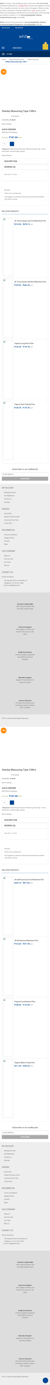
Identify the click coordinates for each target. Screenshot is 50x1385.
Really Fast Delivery (25, 652)
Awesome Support (25, 627)
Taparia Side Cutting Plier (24, 404)
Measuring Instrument (16, 59)
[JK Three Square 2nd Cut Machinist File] (8, 247)
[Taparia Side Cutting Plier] (8, 430)
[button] (44, 211)
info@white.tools (14, 585)
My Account (6, 28)
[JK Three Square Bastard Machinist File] (8, 308)
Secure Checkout (25, 700)
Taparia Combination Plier (24, 1002)
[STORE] (3, 54)
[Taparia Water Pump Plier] (8, 1088)
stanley (22, 151)
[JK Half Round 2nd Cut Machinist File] (8, 905)
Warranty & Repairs (25, 677)
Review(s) (15, 116)
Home (4, 59)
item (46, 43)
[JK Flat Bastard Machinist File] (8, 966)
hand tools (5, 151)
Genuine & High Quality (25, 604)
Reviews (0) (9, 167)
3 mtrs (43, 149)
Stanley (9, 124)
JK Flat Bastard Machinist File (26, 941)
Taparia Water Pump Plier (24, 1063)
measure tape (14, 151)
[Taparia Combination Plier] (8, 1028)
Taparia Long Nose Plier (24, 343)
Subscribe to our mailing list (25, 469)
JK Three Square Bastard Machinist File (30, 282)
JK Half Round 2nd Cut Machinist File (29, 880)
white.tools (11, 718)
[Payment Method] (28, 722)
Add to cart (12, 144)
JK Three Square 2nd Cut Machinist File (30, 221)
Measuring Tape (33, 59)
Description (10, 161)
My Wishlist (19, 28)
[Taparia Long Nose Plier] (8, 369)
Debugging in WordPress (16, 13)
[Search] (45, 54)
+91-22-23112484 (18, 583)
